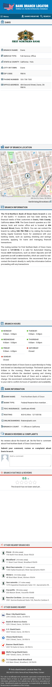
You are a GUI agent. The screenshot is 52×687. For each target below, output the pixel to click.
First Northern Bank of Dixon (32, 397)
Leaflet (28, 196)
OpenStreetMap (45, 196)
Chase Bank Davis (14, 637)
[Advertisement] (26, 117)
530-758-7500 (26, 79)
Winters (9, 575)
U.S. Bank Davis (13, 629)
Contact (41, 672)
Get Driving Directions (38, 202)
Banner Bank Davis (15, 644)
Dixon (8, 552)
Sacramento (11, 582)
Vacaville (10, 590)
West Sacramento (14, 567)
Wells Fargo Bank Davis (16, 652)
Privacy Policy (33, 672)
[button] (26, 174)
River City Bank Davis (15, 614)
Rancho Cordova (13, 597)
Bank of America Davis (16, 622)
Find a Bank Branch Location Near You (26, 670)
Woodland (10, 560)
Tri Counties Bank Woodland (19, 660)
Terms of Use (23, 672)
